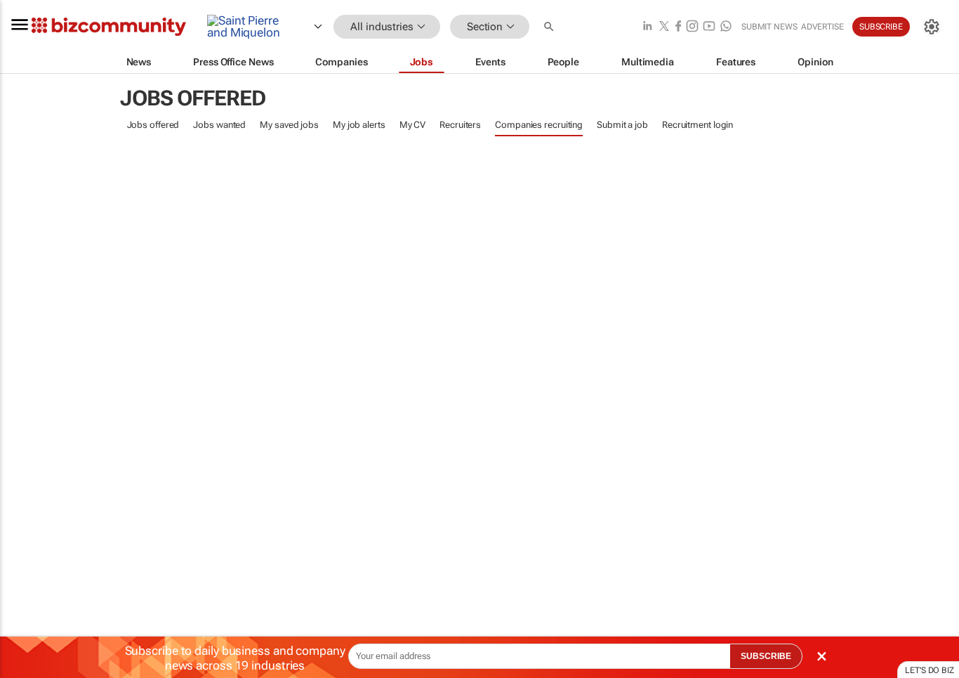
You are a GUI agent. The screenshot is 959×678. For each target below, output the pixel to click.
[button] (550, 27)
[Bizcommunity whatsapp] (725, 27)
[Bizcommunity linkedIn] (647, 27)
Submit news (769, 26)
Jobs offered (153, 124)
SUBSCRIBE (766, 656)
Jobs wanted (219, 124)
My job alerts (359, 124)
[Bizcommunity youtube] (709, 27)
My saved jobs (289, 124)
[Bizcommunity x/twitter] (664, 27)
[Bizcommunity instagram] (692, 27)
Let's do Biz (929, 670)
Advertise (822, 26)
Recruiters (460, 124)
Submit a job (622, 124)
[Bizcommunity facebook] (678, 27)
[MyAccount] (931, 27)
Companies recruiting (539, 124)
